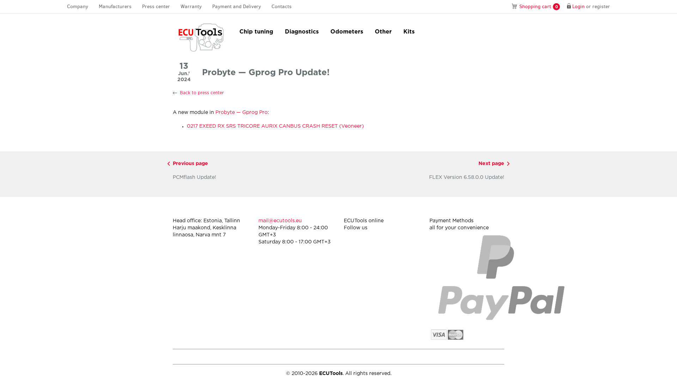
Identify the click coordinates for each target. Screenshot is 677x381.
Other (383, 32)
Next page (491, 164)
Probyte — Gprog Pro (241, 112)
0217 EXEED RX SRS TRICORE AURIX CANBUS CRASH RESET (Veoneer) (275, 126)
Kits (409, 32)
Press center (156, 6)
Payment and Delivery (236, 6)
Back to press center (202, 93)
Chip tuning (256, 32)
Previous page (190, 164)
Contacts (282, 6)
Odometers (346, 32)
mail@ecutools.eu (280, 221)
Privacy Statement (444, 356)
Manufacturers (115, 6)
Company (77, 6)
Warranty (191, 6)
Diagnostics (302, 32)
